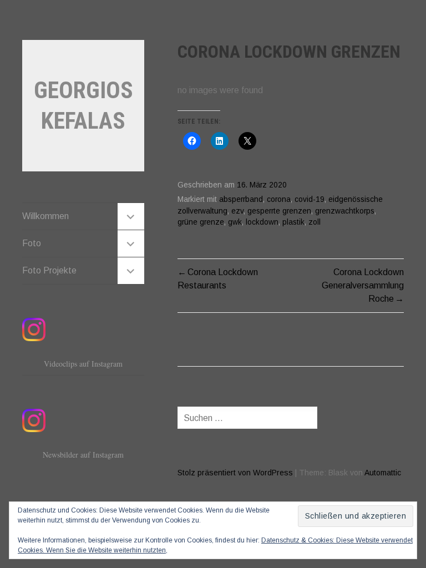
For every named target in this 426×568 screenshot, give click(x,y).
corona (279, 199)
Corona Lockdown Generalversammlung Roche (363, 285)
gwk (235, 222)
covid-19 (309, 199)
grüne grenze (201, 222)
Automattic (382, 472)
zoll (314, 222)
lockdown (262, 222)
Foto (31, 243)
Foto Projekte (49, 270)
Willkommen (45, 216)
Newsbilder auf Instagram (83, 454)
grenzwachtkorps (344, 211)
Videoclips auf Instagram (83, 363)
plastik (293, 222)
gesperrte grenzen (279, 211)
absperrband (241, 199)
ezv (237, 211)
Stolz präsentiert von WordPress (235, 472)
